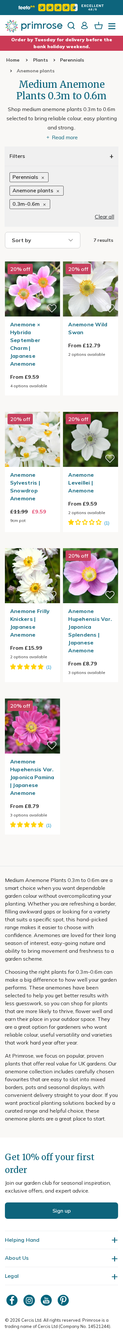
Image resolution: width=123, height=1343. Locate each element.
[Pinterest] (64, 1300)
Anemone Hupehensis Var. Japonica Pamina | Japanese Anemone (32, 777)
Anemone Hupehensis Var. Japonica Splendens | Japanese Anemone (90, 631)
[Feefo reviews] (61, 7)
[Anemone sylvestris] (32, 408)
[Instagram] (30, 1300)
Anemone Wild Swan (87, 328)
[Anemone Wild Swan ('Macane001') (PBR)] (90, 257)
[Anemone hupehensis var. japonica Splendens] (90, 544)
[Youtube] (47, 1300)
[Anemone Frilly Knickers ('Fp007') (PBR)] (32, 544)
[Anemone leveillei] (90, 408)
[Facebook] (13, 1300)
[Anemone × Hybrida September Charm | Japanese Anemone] (32, 257)
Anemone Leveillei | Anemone (81, 482)
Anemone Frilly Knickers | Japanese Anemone (30, 623)
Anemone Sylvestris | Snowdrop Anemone (25, 486)
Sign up (61, 1210)
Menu (113, 28)
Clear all (104, 216)
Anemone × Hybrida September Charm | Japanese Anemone (25, 344)
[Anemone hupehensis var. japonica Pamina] (32, 695)
